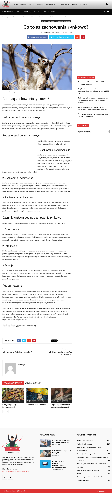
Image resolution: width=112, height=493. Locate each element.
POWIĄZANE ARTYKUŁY (13, 383)
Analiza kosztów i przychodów (88, 470)
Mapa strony (101, 491)
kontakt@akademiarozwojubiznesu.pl (15, 471)
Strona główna (20, 4)
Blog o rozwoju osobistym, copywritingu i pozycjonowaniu (59, 464)
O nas (40, 11)
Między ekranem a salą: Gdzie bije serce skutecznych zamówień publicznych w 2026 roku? (93, 91)
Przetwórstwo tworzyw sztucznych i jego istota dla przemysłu (93, 115)
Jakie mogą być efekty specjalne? (17, 352)
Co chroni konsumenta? (36, 405)
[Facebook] (104, 11)
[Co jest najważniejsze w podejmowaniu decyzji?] (61, 395)
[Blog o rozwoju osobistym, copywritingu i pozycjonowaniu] (45, 464)
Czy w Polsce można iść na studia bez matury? (61, 441)
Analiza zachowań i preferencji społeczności (59, 21)
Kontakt (54, 11)
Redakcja (47, 32)
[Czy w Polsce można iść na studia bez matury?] (45, 443)
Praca (74, 4)
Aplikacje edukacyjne (84, 444)
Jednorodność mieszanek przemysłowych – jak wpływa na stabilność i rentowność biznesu (93, 100)
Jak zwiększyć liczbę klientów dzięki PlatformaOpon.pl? (91, 83)
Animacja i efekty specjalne (86, 454)
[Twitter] (108, 11)
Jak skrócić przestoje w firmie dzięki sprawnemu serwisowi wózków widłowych (93, 108)
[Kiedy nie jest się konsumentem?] (13, 395)
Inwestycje (50, 4)
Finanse (40, 4)
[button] (107, 4)
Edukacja (83, 4)
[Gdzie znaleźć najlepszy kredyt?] (45, 453)
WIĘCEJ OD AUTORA (33, 383)
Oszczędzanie (63, 4)
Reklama (46, 11)
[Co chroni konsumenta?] (37, 395)
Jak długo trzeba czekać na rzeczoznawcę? (60, 353)
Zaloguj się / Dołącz (29, 11)
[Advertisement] (18, 154)
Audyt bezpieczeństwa (85, 441)
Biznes (31, 4)
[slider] (9, 325)
